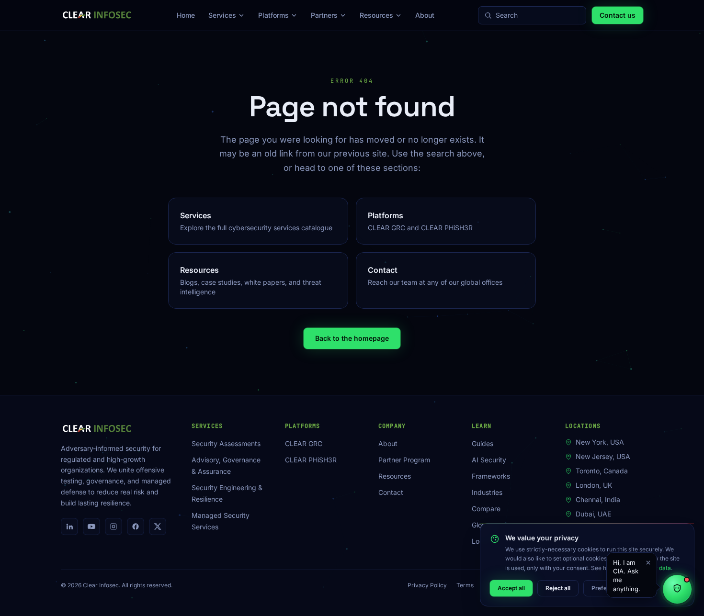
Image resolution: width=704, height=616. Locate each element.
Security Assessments (226, 443)
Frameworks (491, 476)
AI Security (489, 460)
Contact (390, 492)
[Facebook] (135, 526)
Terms (465, 585)
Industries (487, 492)
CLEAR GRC (303, 443)
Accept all (511, 588)
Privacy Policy (427, 585)
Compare (486, 508)
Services (222, 15)
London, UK (594, 485)
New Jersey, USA (603, 456)
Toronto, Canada (602, 471)
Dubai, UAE (593, 514)
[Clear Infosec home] (97, 15)
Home (186, 15)
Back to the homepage (352, 338)
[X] (157, 526)
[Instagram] (113, 526)
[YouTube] (91, 526)
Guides (482, 443)
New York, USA (600, 442)
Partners (324, 15)
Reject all (557, 588)
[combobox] (538, 15)
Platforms (273, 15)
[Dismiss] (648, 562)
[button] (631, 575)
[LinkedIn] (69, 526)
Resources (376, 15)
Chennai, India (598, 499)
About (424, 15)
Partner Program (404, 460)
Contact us (618, 15)
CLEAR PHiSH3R (311, 460)
